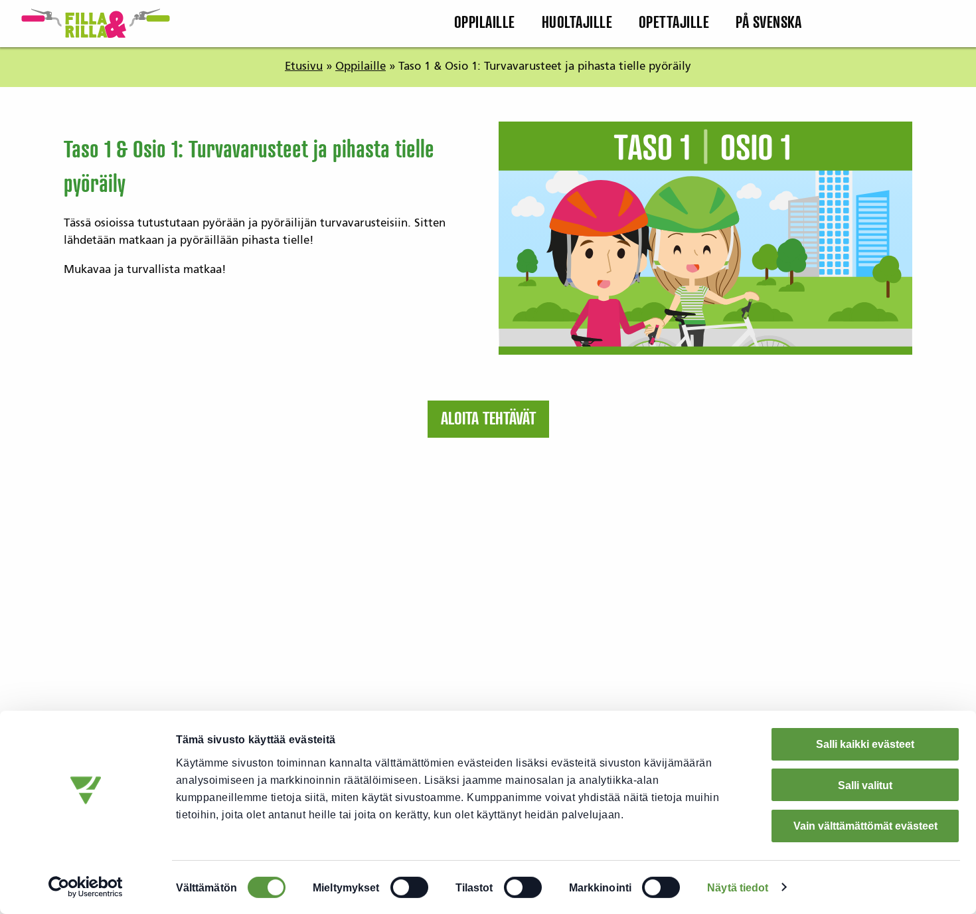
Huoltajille (577, 23)
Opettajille (674, 23)
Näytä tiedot (737, 887)
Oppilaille (484, 23)
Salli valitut (865, 785)
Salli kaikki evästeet (865, 744)
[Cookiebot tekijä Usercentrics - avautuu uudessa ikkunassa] (86, 887)
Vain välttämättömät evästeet (865, 826)
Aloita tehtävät (488, 419)
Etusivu (304, 66)
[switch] (409, 887)
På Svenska (768, 23)
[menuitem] (484, 23)
